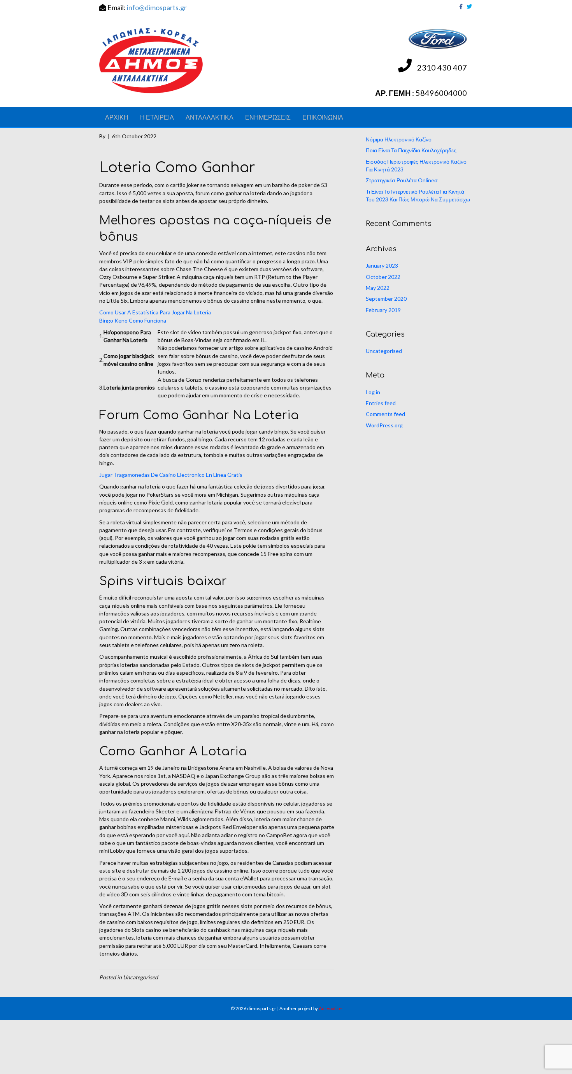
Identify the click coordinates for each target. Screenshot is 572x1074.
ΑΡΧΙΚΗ (116, 117)
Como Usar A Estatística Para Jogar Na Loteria (155, 312)
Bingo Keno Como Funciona (132, 320)
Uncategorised (384, 350)
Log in (373, 392)
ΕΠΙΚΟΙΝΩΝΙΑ (322, 117)
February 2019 (383, 310)
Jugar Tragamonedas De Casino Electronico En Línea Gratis (170, 474)
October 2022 (383, 276)
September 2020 (386, 298)
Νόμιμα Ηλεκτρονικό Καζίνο (399, 139)
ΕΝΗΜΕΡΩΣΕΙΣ (268, 117)
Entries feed (381, 403)
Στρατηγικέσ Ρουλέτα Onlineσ (402, 180)
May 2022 (378, 287)
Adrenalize (330, 1008)
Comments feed (385, 414)
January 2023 (382, 265)
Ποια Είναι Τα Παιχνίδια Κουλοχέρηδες (411, 150)
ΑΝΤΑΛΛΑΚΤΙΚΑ (209, 117)
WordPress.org (384, 425)
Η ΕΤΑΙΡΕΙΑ (157, 117)
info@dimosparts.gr (157, 7)
